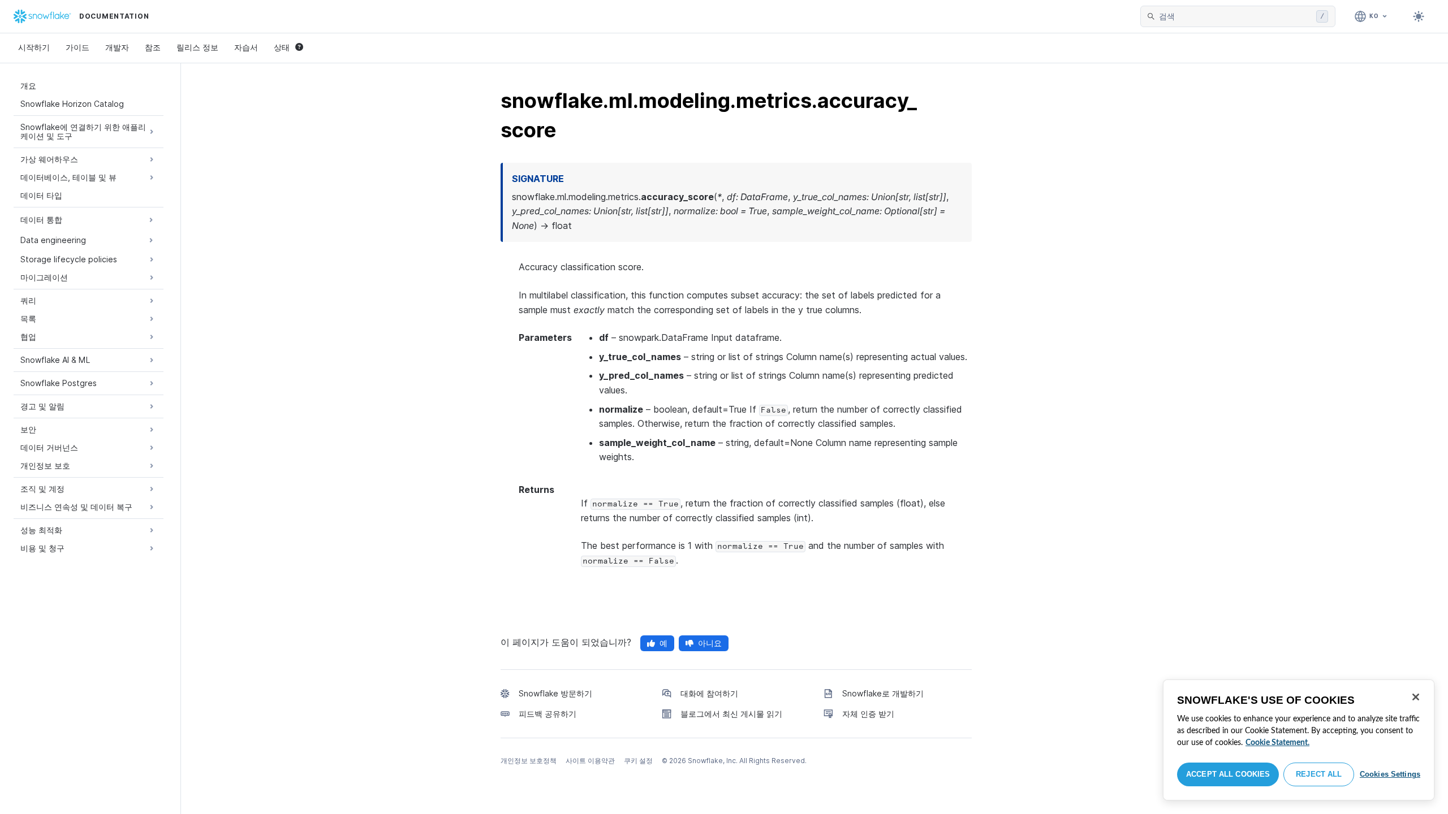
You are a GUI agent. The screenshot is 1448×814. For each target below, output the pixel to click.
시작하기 (34, 47)
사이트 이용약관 (590, 760)
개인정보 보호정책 (529, 760)
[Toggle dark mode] (1418, 16)
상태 (282, 47)
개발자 (117, 47)
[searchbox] (1235, 16)
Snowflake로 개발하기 (883, 693)
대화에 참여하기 (709, 693)
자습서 (246, 47)
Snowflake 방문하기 (555, 693)
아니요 (710, 643)
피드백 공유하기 (547, 713)
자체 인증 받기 (868, 713)
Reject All (1319, 774)
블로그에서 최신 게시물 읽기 (731, 713)
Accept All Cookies (1228, 774)
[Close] (1415, 697)
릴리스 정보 (197, 47)
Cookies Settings (1390, 774)
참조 (153, 47)
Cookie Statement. (1277, 743)
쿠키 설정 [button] (638, 760)
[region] (1298, 739)
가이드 (77, 47)
